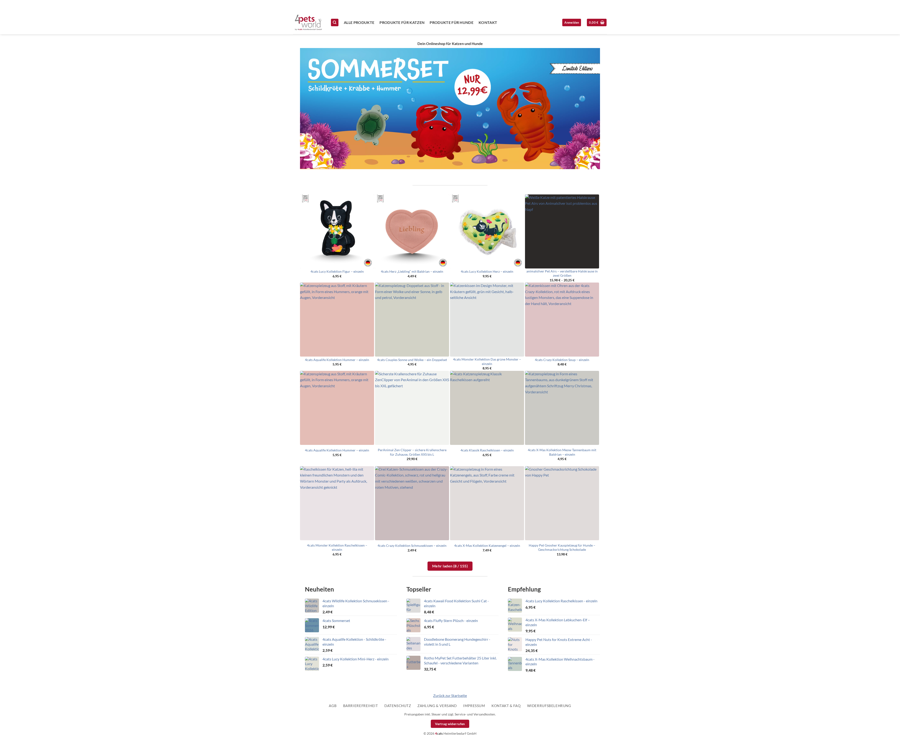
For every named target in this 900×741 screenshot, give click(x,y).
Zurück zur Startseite (450, 695)
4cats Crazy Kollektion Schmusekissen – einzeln (412, 545)
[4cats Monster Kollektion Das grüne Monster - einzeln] (487, 320)
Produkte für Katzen (401, 22)
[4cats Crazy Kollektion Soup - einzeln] (562, 320)
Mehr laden (450, 566)
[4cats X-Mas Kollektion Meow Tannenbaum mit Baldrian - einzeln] (562, 408)
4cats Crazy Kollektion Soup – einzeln (562, 360)
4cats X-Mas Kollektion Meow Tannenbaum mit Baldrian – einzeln (562, 452)
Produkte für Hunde (451, 22)
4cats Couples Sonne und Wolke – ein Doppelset (412, 360)
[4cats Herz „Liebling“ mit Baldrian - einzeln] (412, 231)
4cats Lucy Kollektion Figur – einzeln (337, 271)
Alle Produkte (359, 22)
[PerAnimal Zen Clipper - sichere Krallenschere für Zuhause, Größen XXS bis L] (412, 408)
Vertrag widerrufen (450, 724)
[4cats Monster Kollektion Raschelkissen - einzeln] (337, 503)
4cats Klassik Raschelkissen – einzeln (487, 450)
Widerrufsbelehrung (549, 706)
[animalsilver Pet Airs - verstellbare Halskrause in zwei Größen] (562, 231)
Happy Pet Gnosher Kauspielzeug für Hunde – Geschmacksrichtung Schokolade (562, 547)
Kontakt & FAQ (506, 706)
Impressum (474, 706)
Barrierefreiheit (360, 706)
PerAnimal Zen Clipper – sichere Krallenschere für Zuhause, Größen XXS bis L (412, 452)
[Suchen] (334, 22)
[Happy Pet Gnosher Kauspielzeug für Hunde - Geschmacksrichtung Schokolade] (562, 503)
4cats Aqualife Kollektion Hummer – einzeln (337, 360)
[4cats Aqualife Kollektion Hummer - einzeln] (337, 320)
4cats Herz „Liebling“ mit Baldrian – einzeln (412, 271)
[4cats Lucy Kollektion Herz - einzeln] (487, 231)
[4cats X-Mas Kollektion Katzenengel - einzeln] (487, 503)
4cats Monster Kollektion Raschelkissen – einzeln (337, 547)
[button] (597, 22)
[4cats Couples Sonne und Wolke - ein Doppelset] (412, 320)
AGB (333, 706)
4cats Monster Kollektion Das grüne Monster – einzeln (487, 361)
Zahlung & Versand (437, 706)
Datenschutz (397, 706)
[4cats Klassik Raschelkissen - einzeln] (487, 408)
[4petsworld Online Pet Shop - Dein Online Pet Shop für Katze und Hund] (308, 22)
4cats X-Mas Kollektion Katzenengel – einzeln (487, 545)
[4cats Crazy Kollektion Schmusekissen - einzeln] (412, 503)
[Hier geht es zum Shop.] (450, 108)
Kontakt (488, 22)
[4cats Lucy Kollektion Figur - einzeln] (337, 231)
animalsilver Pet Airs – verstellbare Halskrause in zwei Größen (562, 273)
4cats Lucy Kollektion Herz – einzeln (487, 271)
